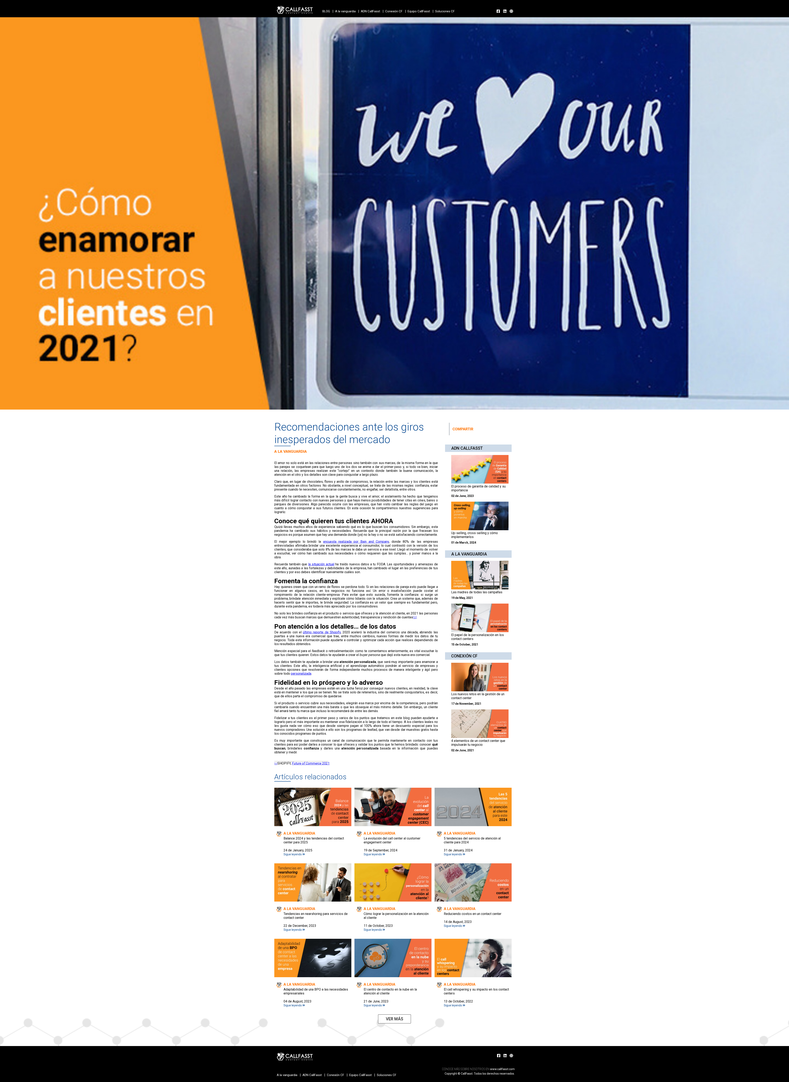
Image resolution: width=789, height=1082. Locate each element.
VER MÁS (394, 1018)
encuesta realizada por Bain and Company (356, 542)
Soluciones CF (445, 11)
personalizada (301, 674)
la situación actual (321, 564)
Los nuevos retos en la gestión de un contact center (477, 696)
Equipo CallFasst (419, 11)
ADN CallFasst (370, 11)
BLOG (326, 11)
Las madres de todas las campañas (476, 592)
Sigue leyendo (293, 854)
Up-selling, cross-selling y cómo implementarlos (474, 535)
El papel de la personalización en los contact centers (477, 637)
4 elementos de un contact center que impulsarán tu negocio (478, 743)
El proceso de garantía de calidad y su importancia (478, 488)
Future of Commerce (311, 763)
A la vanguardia (345, 11)
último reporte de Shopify (322, 632)
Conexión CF (394, 11)
